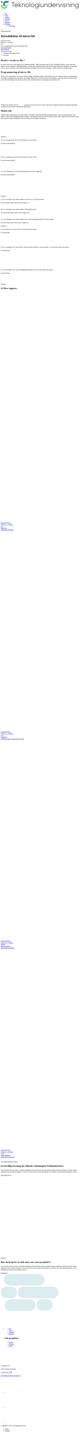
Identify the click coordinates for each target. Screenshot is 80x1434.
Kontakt (7, 22)
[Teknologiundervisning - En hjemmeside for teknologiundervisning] (40, 8)
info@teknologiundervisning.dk (10, 1376)
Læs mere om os (6, 1175)
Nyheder (11, 1344)
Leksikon (7, 19)
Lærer (6, 15)
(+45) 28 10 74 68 (6, 1372)
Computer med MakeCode (11, 53)
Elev (6, 13)
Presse (10, 1346)
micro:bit (6, 55)
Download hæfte (6, 48)
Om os (7, 20)
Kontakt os (4, 1273)
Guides (7, 17)
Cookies (7, 1431)
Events (11, 1342)
